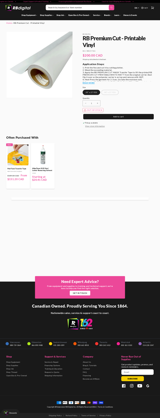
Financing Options (52, 365)
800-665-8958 (83, 345)
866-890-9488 (37, 345)
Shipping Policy (55, 415)
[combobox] (80, 7)
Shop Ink (10, 369)
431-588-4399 (58, 345)
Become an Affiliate (91, 379)
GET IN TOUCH (80, 293)
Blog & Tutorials (90, 365)
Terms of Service (88, 415)
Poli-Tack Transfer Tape (17, 169)
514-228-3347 (148, 345)
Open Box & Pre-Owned (16, 375)
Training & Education (53, 369)
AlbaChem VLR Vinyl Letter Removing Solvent (42, 169)
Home (9, 23)
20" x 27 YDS (91, 92)
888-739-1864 (15, 345)
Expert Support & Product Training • (34, 1)
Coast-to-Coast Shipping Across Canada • (114, 1)
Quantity (86, 98)
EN (137, 8)
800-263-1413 (105, 345)
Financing (87, 375)
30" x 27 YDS (110, 92)
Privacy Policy (105, 415)
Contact (86, 369)
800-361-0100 (126, 345)
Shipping (86, 59)
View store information (95, 126)
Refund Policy (71, 415)
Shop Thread (11, 372)
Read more (89, 83)
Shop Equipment (13, 362)
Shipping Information (53, 375)
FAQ (85, 372)
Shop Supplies (12, 365)
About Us (87, 362)
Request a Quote (52, 372)
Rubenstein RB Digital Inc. (66, 407)
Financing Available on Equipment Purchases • (73, 1)
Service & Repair (52, 362)
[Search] (111, 7)
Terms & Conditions (105, 407)
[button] (29, 15)
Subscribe (133, 379)
